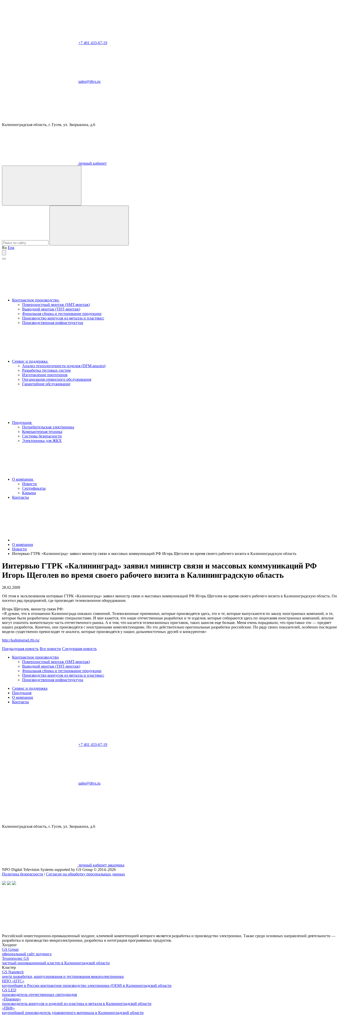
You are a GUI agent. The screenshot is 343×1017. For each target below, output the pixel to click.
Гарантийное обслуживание (46, 384)
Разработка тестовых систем (46, 370)
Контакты (20, 497)
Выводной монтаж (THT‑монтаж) (51, 309)
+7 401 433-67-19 (92, 43)
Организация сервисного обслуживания (56, 379)
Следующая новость (79, 649)
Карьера (29, 493)
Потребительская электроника (48, 427)
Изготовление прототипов (45, 375)
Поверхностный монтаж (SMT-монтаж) (56, 304)
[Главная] (49, 540)
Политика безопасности (22, 874)
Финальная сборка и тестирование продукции (61, 313)
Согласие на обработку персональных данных (85, 874)
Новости (29, 484)
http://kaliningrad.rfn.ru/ (21, 640)
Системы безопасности (42, 436)
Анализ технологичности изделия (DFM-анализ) (63, 366)
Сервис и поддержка (30, 361)
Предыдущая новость (20, 649)
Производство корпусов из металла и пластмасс (63, 318)
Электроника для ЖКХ (42, 440)
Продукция (22, 422)
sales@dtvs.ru (89, 81)
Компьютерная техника (42, 431)
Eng (11, 247)
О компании (23, 479)
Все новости (50, 649)
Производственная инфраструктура (52, 323)
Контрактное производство (36, 300)
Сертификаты (34, 488)
